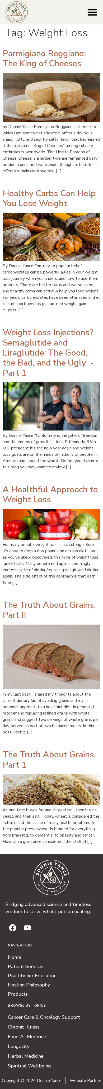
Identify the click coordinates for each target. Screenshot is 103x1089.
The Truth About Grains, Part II (49, 610)
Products (18, 994)
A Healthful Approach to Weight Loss (50, 494)
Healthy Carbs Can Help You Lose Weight (49, 198)
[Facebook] (12, 927)
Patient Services (25, 966)
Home (14, 957)
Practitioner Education (32, 975)
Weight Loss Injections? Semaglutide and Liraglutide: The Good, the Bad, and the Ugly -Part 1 (48, 353)
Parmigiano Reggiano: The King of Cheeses (44, 58)
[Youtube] (27, 927)
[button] (92, 12)
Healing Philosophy (29, 985)
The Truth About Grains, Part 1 (49, 759)
